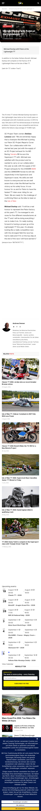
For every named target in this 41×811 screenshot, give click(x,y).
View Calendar (7, 664)
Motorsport (7, 26)
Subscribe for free (21, 683)
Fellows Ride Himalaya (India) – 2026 (22, 660)
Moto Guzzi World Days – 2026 (19, 625)
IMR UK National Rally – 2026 (19, 615)
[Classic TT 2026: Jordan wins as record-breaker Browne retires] (20, 369)
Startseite (4, 9)
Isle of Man (12, 201)
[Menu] (3, 3)
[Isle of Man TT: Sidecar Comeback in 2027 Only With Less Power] (20, 400)
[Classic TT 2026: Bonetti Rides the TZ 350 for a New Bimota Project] (20, 432)
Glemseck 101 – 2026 (16, 648)
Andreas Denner (8, 38)
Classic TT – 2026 (15, 595)
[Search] (38, 3)
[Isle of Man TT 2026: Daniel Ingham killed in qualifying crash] (20, 496)
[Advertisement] (20, 92)
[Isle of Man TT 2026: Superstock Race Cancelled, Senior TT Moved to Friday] (20, 464)
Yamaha (13, 154)
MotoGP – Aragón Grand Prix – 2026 (21, 605)
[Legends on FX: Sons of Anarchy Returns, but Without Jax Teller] (7, 728)
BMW (34, 169)
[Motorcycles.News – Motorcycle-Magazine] (20, 3)
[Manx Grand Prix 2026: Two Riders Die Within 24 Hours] (20, 704)
